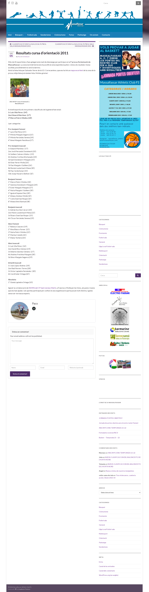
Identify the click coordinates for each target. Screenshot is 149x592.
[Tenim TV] (16, 2)
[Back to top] (144, 587)
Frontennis (103, 233)
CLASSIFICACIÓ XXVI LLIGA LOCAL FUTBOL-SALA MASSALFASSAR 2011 (28, 45)
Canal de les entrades (107, 566)
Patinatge (82, 35)
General (102, 242)
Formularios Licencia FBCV (108, 433)
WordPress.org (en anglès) (108, 575)
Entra (101, 562)
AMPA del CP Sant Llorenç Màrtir (42, 288)
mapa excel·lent (77, 70)
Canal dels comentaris (107, 571)
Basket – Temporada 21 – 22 (109, 438)
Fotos (71, 35)
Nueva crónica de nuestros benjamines (120, 471)
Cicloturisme (59, 35)
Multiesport (103, 251)
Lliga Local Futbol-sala (107, 246)
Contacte (106, 35)
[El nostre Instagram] (12, 2)
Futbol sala (32, 35)
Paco (19, 56)
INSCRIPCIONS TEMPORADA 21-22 (112, 428)
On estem (94, 35)
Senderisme (46, 35)
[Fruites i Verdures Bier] (120, 343)
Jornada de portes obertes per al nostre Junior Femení (118, 423)
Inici (10, 35)
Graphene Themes (24, 589)
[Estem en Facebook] (9, 2)
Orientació (26, 56)
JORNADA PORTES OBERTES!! (111, 418)
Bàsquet (19, 35)
